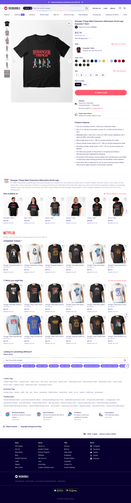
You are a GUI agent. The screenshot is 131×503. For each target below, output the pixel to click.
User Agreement (20, 481)
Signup (17, 464)
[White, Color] (80, 61)
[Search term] (86, 8)
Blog (16, 455)
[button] (65, 2)
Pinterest (96, 458)
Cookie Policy (61, 481)
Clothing (19, 15)
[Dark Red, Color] (123, 61)
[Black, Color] (76, 61)
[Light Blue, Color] (99, 61)
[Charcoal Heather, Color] (84, 61)
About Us (41, 446)
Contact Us (68, 464)
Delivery (67, 446)
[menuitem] (6, 14)
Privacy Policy (30, 481)
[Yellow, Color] (103, 61)
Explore (6, 15)
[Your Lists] (120, 8)
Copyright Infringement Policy (31, 426)
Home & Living (69, 15)
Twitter (95, 452)
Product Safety (69, 458)
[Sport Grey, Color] (111, 61)
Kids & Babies (83, 15)
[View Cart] (125, 8)
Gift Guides (19, 446)
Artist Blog (41, 464)
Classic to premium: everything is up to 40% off (65, 2)
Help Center (68, 452)
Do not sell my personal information (46, 481)
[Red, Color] (119, 61)
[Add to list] (69, 23)
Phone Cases (44, 15)
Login (17, 461)
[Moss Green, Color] (84, 64)
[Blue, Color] (95, 61)
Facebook (96, 449)
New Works (19, 452)
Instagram (96, 446)
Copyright (67, 461)
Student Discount (21, 458)
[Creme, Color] (107, 61)
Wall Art (56, 15)
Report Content (11, 426)
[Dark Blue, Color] (92, 61)
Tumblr (95, 455)
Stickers (32, 15)
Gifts (125, 15)
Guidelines (67, 455)
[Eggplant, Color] (115, 61)
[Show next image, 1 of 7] (70, 61)
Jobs (39, 461)
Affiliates (41, 455)
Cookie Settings (69, 467)
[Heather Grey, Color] (88, 61)
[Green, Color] (80, 64)
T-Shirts (6, 378)
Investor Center (43, 449)
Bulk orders (19, 467)
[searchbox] (65, 360)
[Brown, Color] (88, 64)
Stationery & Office (112, 15)
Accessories (97, 15)
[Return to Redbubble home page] (12, 8)
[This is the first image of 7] (14, 61)
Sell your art (42, 458)
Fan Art (17, 449)
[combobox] (55, 8)
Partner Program (43, 452)
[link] (12, 365)
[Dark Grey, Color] (76, 64)
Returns (66, 449)
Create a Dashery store (46, 467)
